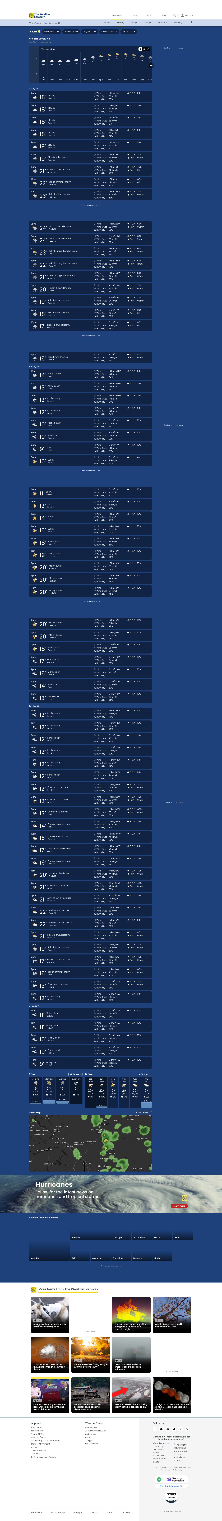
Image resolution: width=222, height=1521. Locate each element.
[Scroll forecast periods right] (151, 65)
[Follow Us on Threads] (180, 1429)
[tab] (140, 49)
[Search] (174, 15)
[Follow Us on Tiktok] (174, 1429)
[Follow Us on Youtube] (168, 1429)
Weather (38, 23)
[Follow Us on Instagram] (161, 1429)
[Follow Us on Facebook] (155, 1429)
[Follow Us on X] (187, 1429)
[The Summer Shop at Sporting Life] (183, 1251)
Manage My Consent (40, 1444)
